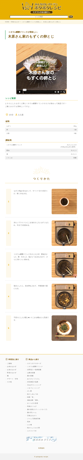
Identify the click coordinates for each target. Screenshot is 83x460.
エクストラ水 (32, 431)
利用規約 (41, 448)
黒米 (28, 421)
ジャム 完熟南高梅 (33, 418)
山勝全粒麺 (31, 372)
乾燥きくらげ (32, 406)
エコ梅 (29, 425)
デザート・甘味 (12, 379)
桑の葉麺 (30, 376)
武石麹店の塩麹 (32, 382)
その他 (9, 382)
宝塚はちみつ (32, 415)
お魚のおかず (11, 369)
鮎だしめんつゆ (32, 394)
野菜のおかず (15, 22)
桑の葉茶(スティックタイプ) (37, 409)
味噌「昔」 (31, 397)
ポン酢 (29, 391)
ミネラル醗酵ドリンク (35, 366)
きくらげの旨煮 (32, 403)
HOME (7, 22)
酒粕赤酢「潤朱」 (33, 400)
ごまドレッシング (33, 388)
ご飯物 (9, 363)
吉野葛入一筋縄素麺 (34, 369)
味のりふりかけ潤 (33, 428)
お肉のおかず (11, 366)
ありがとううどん (33, 379)
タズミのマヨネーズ (34, 363)
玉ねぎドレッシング (34, 385)
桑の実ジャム (32, 412)
